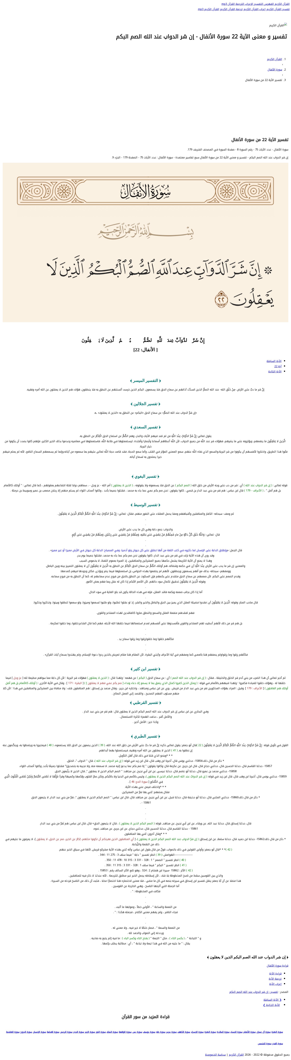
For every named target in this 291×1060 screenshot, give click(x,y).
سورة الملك (112, 1032)
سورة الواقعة (125, 1032)
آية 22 (278, 366)
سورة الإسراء (197, 1032)
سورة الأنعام (249, 1032)
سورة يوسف (149, 1032)
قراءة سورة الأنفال (277, 965)
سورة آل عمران (263, 1032)
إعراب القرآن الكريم (255, 9)
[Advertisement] (145, 108)
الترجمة (239, 4)
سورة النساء (236, 1032)
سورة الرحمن (66, 1032)
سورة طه (160, 1032)
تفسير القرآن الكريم (278, 9)
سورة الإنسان (39, 1032)
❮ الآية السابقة (273, 999)
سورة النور (101, 1032)
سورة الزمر (90, 1032)
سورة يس (137, 1032)
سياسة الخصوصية (215, 1054)
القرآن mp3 (228, 4)
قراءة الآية (275, 973)
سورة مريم (171, 1032)
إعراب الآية (275, 984)
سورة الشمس (264, 1043)
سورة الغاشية (13, 1032)
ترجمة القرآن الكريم (231, 9)
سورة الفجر (277, 1043)
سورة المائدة (223, 1032)
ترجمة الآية (275, 978)
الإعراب (248, 4)
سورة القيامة (53, 1032)
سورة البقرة (277, 1032)
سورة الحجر (78, 1032)
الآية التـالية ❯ (271, 1005)
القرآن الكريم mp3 (208, 9)
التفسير (258, 4)
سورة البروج (26, 1032)
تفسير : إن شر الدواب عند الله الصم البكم (253, 992)
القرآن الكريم (282, 4)
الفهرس (268, 4)
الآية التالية (275, 371)
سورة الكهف (183, 1032)
